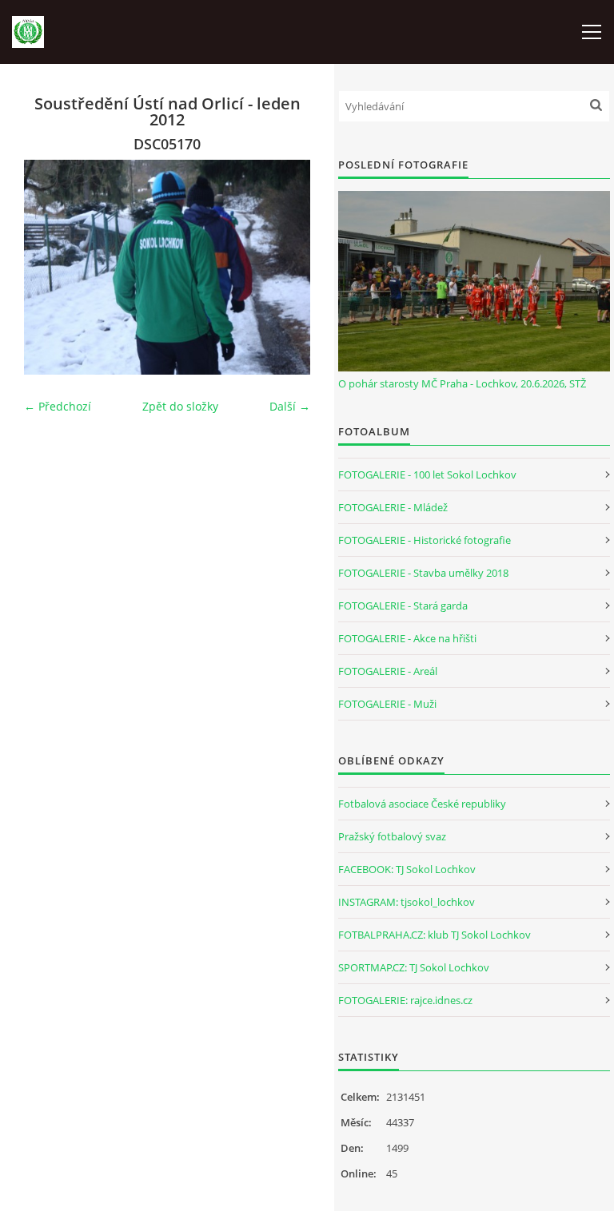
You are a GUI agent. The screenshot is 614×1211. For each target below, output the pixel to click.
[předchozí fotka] (50, 267)
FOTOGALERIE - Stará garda (403, 605)
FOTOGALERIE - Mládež (393, 507)
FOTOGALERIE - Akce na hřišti (407, 638)
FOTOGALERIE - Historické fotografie (424, 540)
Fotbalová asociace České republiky (422, 803)
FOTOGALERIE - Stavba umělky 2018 (423, 573)
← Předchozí (57, 406)
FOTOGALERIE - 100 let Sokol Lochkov (427, 474)
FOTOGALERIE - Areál (387, 671)
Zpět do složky (180, 406)
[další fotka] (284, 267)
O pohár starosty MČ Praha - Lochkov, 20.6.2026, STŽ (462, 383)
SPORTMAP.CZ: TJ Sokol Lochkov (413, 967)
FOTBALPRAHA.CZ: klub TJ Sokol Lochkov (434, 934)
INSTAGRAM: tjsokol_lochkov (406, 902)
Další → (289, 406)
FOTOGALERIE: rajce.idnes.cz (405, 1000)
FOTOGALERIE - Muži (387, 704)
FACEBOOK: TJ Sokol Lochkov (407, 869)
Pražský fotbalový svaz (392, 836)
